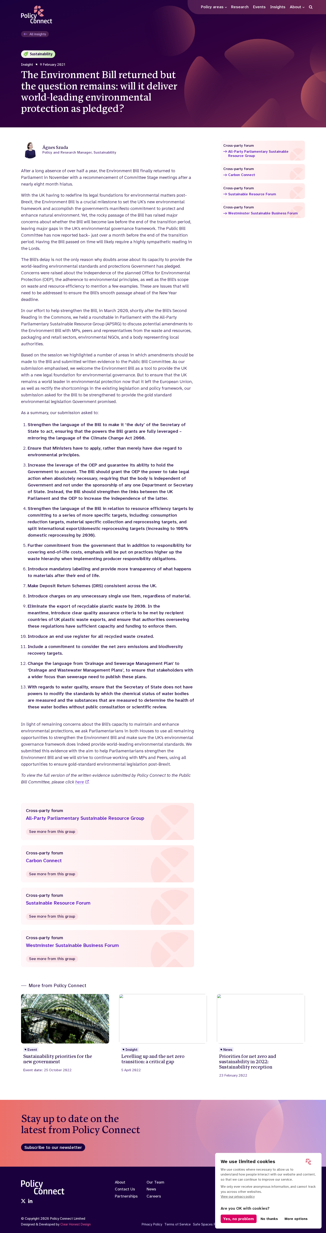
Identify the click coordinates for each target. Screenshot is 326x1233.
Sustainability (41, 54)
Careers (154, 1196)
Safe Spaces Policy (208, 1224)
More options (296, 1219)
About (120, 1182)
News (151, 1189)
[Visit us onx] (23, 1201)
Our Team (155, 1182)
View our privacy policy (238, 1196)
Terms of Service (177, 1224)
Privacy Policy (151, 1224)
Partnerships (126, 1196)
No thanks (269, 1219)
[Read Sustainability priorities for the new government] (65, 1033)
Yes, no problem (238, 1218)
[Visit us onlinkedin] (30, 1201)
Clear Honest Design (75, 1224)
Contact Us (125, 1189)
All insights (37, 34)
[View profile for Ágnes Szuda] (107, 149)
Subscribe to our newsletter (53, 1147)
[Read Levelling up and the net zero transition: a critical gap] (163, 1033)
